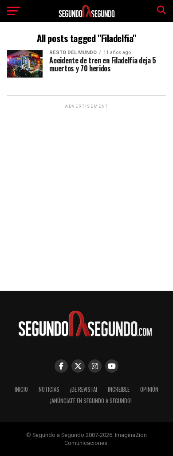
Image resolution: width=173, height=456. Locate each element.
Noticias (49, 389)
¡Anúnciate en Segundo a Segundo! (91, 401)
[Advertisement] (86, 196)
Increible (119, 389)
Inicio (21, 389)
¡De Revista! (83, 389)
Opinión (149, 389)
